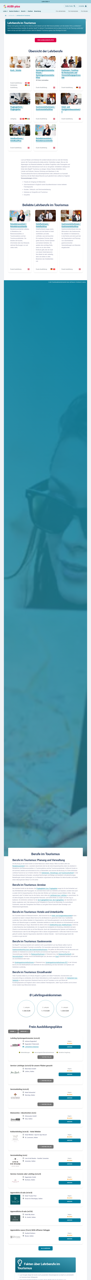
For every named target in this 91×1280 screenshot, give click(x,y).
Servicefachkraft (17, 956)
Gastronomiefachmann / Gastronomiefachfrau (45, 108)
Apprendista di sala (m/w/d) (21, 1193)
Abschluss (23, 1031)
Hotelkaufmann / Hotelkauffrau (17, 139)
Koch (57, 956)
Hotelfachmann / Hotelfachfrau (42, 225)
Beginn (12, 1031)
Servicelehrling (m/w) (18, 1155)
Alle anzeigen (45, 1248)
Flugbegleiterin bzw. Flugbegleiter (46, 888)
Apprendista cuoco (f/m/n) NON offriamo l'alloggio (30, 1230)
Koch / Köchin (15, 70)
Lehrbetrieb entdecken (32, 1047)
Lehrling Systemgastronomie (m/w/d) (25, 1038)
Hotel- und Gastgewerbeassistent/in (70, 109)
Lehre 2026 (45, 1)
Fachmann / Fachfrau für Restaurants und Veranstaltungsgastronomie (71, 74)
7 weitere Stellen (46, 1057)
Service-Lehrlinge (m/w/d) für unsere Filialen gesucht (31, 1066)
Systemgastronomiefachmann (24, 962)
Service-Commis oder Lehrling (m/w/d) (25, 1174)
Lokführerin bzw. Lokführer (58, 895)
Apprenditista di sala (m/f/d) (21, 1211)
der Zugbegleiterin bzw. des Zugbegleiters (51, 900)
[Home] (5, 15)
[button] (5, 11)
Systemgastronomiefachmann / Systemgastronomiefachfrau (45, 74)
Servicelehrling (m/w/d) (19, 1089)
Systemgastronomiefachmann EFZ (57, 962)
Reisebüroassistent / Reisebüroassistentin (44, 139)
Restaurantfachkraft (65, 954)
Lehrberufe (11, 15)
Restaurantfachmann (38, 954)
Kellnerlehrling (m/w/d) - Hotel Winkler (25, 1132)
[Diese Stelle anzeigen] (15, 1045)
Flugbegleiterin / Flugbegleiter (16, 108)
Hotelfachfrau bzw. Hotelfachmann (61, 925)
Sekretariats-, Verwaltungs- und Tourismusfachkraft (58, 873)
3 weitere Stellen (46, 1104)
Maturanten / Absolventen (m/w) (23, 1113)
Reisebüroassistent (18, 866)
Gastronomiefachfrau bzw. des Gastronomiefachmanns (29, 949)
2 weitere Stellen (46, 1080)
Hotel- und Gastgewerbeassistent (62, 915)
